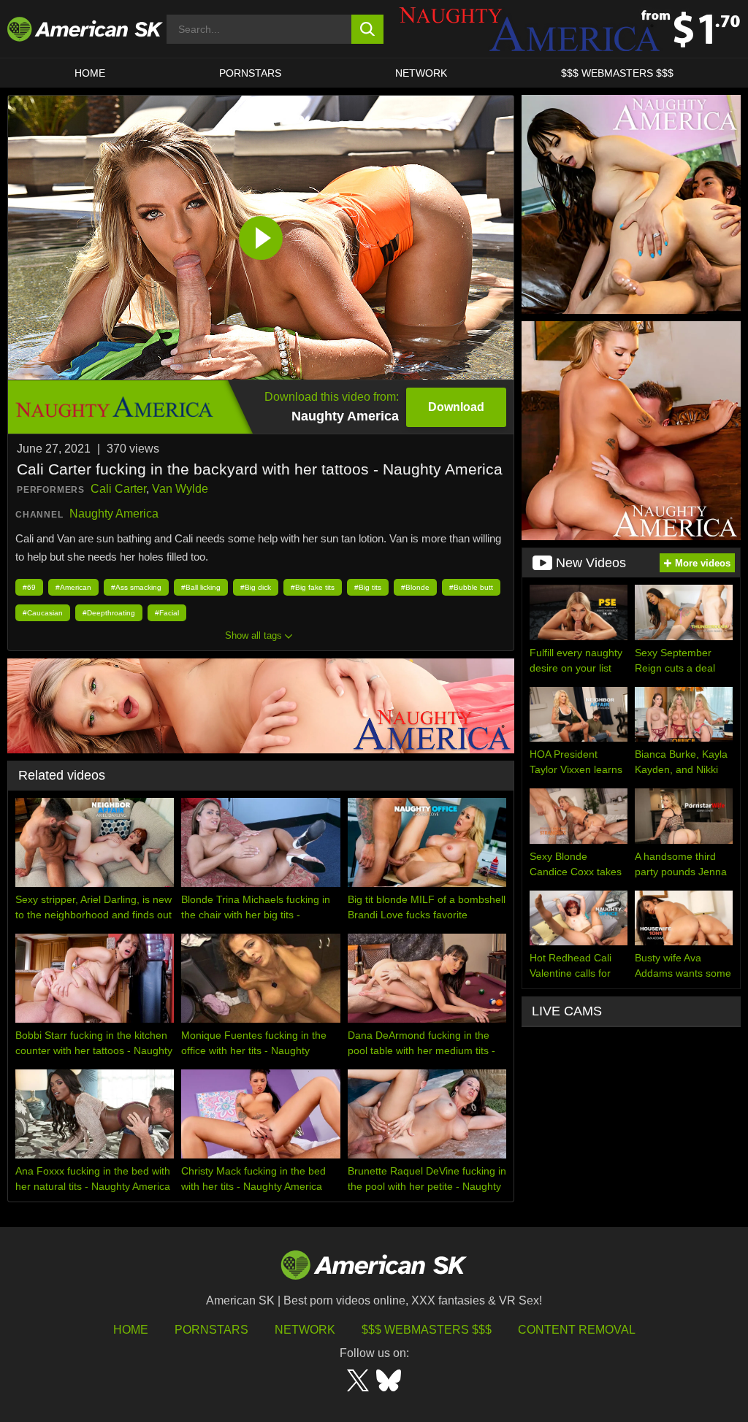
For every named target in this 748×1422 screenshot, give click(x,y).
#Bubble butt (471, 587)
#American (73, 587)
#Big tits (367, 587)
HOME (90, 73)
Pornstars (211, 1329)
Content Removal (577, 1329)
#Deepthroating (109, 613)
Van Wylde (180, 489)
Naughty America (114, 513)
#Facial (167, 613)
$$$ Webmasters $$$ (427, 1329)
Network (421, 73)
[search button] (367, 29)
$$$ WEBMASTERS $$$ (617, 73)
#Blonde (415, 587)
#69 (29, 587)
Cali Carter (118, 489)
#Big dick (255, 587)
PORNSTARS (250, 73)
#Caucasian (43, 613)
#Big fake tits (313, 587)
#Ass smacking (136, 587)
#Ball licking (201, 587)
